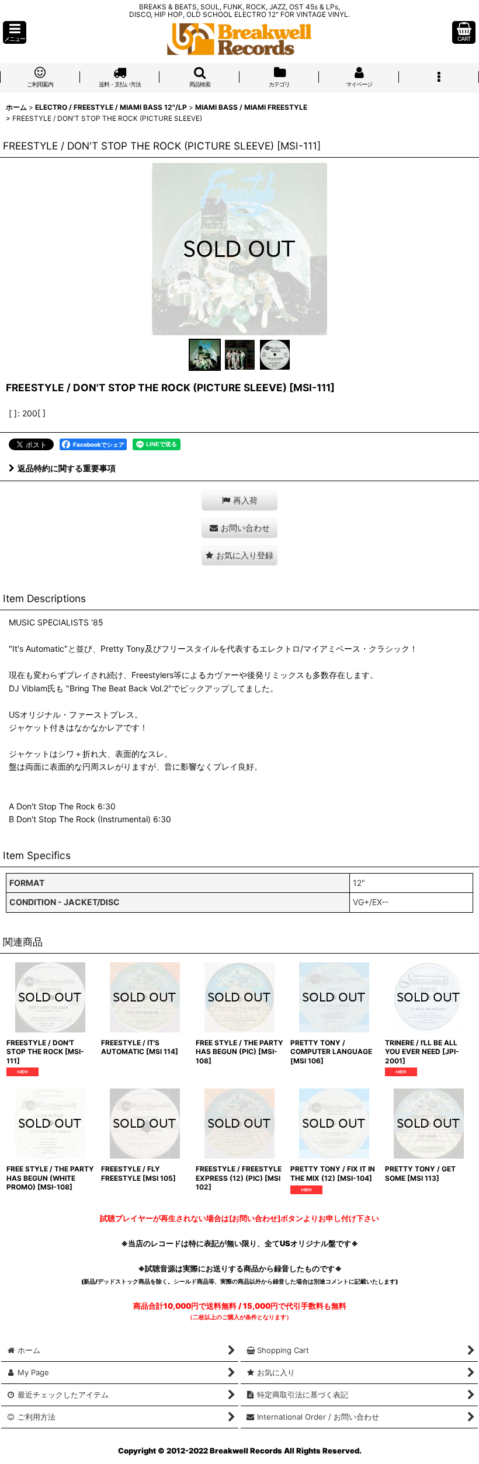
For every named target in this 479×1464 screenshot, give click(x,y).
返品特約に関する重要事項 (67, 468)
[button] (14, 32)
